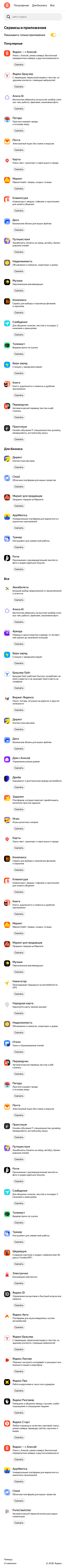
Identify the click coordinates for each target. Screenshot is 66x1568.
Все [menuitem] (52, 5)
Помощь (8, 1559)
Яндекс (58, 1563)
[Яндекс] (7, 5)
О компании (10, 1563)
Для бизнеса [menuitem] (39, 5)
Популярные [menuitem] (21, 5)
